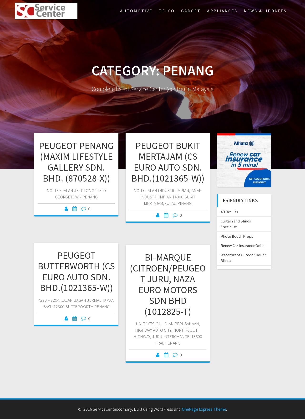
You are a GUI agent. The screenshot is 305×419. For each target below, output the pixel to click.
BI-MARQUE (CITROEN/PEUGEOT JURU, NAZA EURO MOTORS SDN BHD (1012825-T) (168, 284)
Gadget (191, 11)
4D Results (229, 211)
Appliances (222, 11)
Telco (167, 11)
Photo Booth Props (237, 236)
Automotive (136, 11)
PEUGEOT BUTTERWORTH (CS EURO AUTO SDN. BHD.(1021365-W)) (76, 271)
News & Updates (265, 11)
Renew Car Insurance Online (243, 245)
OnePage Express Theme (204, 409)
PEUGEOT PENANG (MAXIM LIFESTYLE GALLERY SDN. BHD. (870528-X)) (76, 162)
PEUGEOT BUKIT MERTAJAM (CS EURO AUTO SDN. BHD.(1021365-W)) (167, 162)
